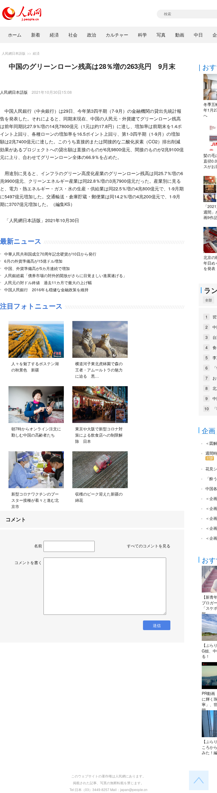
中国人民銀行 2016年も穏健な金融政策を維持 (46, 289)
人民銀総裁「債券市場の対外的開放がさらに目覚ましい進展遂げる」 (65, 275)
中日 (198, 34)
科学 (142, 34)
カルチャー (117, 34)
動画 (179, 34)
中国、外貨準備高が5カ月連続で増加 (37, 268)
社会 (72, 34)
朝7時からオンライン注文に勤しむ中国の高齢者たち (36, 432)
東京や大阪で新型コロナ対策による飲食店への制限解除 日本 (99, 435)
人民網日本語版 (13, 53)
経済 (54, 34)
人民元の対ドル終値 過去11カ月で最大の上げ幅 (48, 282)
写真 (161, 34)
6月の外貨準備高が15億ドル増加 (33, 261)
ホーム (14, 34)
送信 (157, 625)
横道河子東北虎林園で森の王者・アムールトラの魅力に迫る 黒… (99, 370)
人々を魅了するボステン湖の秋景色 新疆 (35, 367)
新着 (35, 34)
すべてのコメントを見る (148, 545)
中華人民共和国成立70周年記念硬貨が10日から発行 (50, 254)
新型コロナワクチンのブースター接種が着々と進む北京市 (35, 500)
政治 (91, 34)
